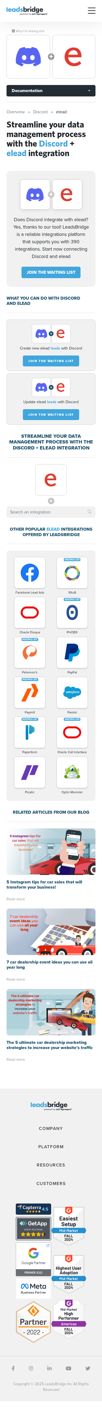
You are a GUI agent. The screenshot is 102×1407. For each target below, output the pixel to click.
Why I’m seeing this (30, 31)
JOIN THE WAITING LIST (51, 272)
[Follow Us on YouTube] (68, 1368)
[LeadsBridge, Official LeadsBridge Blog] (27, 10)
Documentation (27, 90)
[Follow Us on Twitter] (87, 1368)
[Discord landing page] (28, 56)
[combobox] (51, 512)
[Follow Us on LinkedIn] (49, 1368)
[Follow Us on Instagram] (31, 1368)
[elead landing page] (74, 56)
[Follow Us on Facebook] (13, 1368)
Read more (16, 899)
